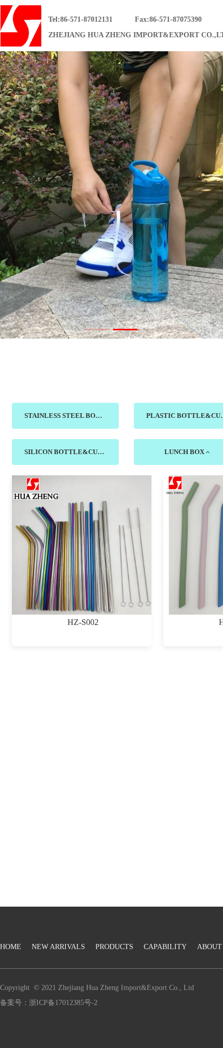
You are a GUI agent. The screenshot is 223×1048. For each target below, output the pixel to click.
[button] (97, 329)
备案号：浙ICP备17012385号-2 (48, 1003)
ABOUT (209, 947)
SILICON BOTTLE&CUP (63, 452)
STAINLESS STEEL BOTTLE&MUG (71, 415)
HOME (10, 947)
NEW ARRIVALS (58, 947)
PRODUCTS (114, 947)
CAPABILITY (165, 947)
